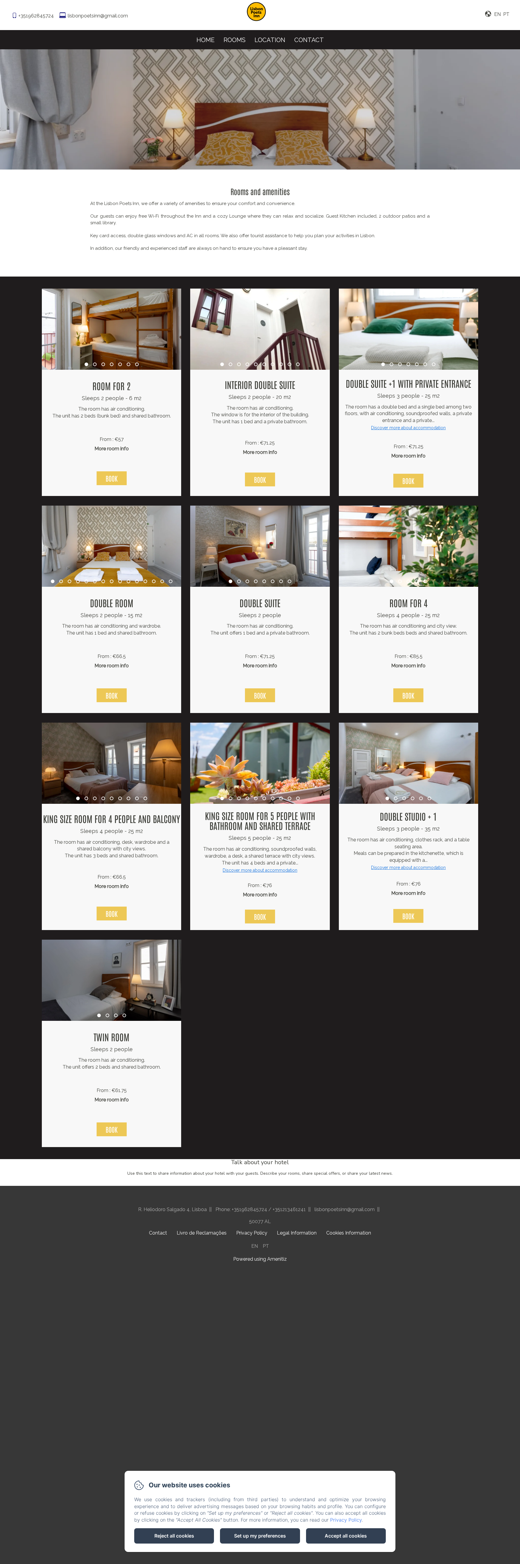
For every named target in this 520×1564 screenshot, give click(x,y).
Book (112, 478)
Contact (309, 40)
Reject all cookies (174, 1536)
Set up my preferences (260, 1536)
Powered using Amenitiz (260, 1259)
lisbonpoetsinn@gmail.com (98, 16)
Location (270, 40)
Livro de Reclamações (202, 1233)
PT (266, 1246)
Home (206, 40)
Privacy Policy (251, 1233)
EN (254, 1246)
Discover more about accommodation (408, 427)
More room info (111, 448)
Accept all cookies (346, 1536)
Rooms (235, 40)
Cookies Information (348, 1233)
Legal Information (297, 1233)
